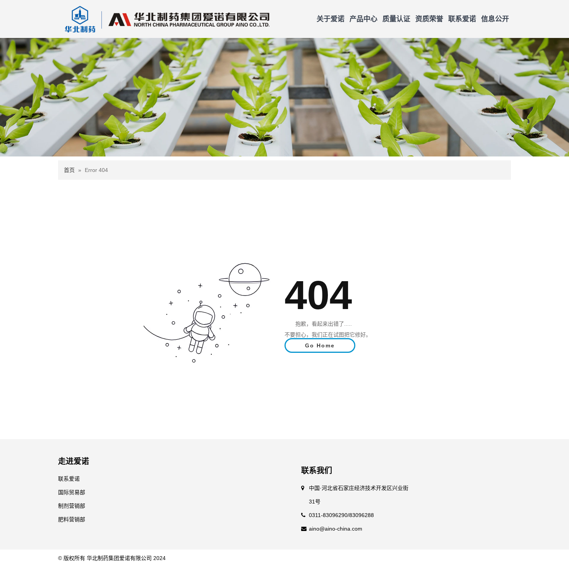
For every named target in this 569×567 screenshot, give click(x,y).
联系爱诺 (462, 19)
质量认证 (396, 19)
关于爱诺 (330, 19)
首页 (69, 170)
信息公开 (495, 19)
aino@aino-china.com (335, 529)
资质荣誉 (429, 19)
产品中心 (363, 19)
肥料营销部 (71, 519)
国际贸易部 (71, 492)
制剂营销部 (71, 506)
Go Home (320, 345)
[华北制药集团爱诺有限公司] (164, 18)
